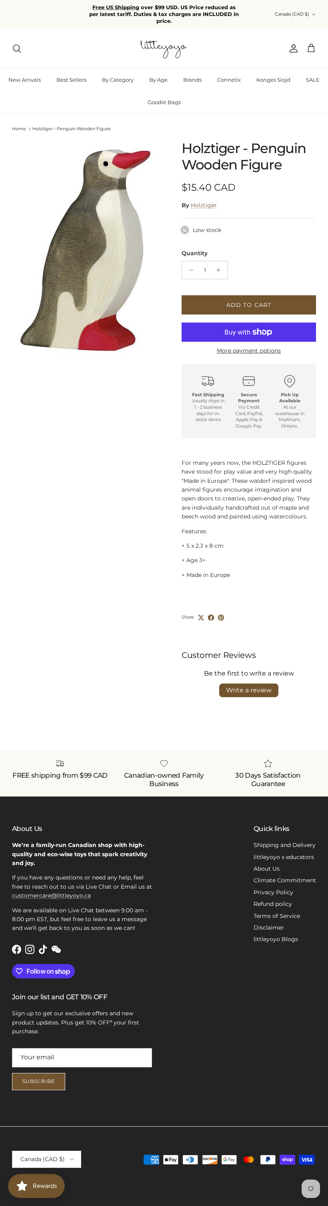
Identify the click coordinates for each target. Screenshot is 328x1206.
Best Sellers (71, 80)
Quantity (195, 253)
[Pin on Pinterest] (221, 618)
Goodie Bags (164, 102)
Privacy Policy (273, 892)
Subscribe (38, 1081)
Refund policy (273, 904)
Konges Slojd (273, 80)
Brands (192, 80)
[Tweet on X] (201, 618)
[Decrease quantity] (189, 270)
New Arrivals (24, 80)
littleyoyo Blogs (276, 939)
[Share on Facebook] (211, 618)
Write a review (249, 690)
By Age (158, 80)
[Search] (17, 48)
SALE (313, 80)
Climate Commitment (285, 880)
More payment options (249, 350)
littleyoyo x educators (284, 857)
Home (19, 129)
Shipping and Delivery (285, 845)
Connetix (229, 80)
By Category (118, 80)
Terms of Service (277, 916)
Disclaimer (269, 927)
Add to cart (248, 305)
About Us (267, 868)
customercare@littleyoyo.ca (51, 895)
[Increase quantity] (221, 270)
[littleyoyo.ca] (164, 49)
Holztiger (204, 205)
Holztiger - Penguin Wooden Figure (71, 129)
